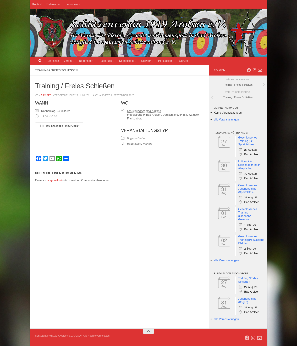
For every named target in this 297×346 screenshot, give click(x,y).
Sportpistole (126, 60)
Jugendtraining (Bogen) (247, 300)
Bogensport (86, 60)
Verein (68, 60)
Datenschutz (54, 4)
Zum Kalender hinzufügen (61, 126)
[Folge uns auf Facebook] (249, 70)
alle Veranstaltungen (226, 119)
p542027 (46, 95)
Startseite (53, 60)
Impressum (73, 4)
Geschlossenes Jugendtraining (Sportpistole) (247, 188)
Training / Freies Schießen (248, 280)
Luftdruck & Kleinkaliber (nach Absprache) (249, 164)
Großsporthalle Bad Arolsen (144, 111)
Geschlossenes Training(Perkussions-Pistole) (251, 239)
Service (184, 60)
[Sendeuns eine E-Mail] (260, 70)
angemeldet (54, 180)
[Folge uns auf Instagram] (254, 70)
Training (147, 144)
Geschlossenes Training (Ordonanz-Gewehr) (247, 214)
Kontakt (37, 4)
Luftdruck (106, 60)
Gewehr (146, 60)
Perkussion (165, 60)
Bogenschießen (136, 138)
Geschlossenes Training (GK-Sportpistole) (247, 140)
